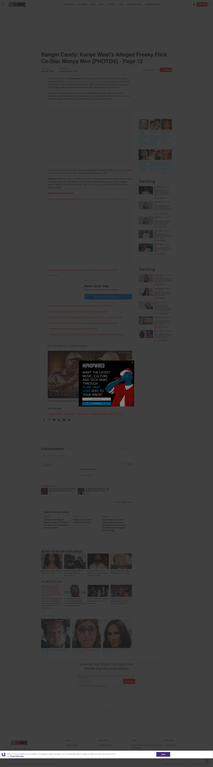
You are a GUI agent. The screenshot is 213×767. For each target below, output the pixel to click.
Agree (163, 754)
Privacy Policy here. (17, 756)
